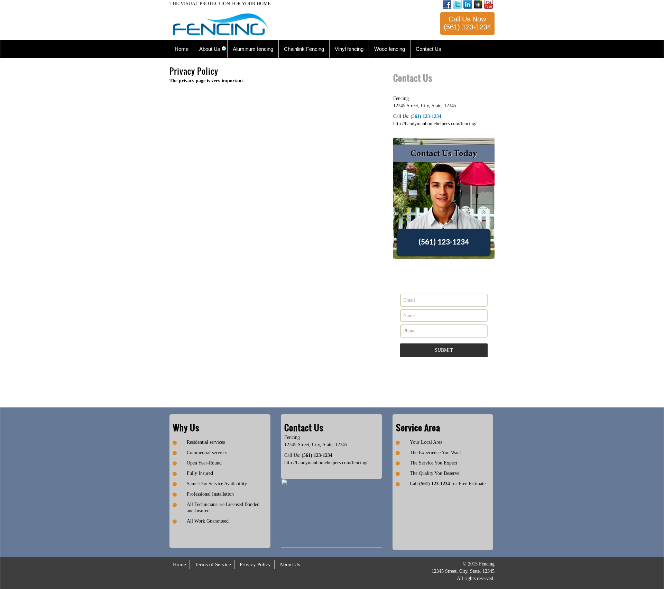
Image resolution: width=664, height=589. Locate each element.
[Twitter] (457, 4)
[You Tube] (488, 4)
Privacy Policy (255, 564)
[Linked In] (467, 4)
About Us (289, 564)
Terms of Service (213, 564)
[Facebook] (447, 4)
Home (179, 564)
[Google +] (478, 4)
